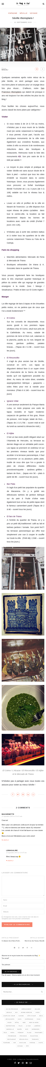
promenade (12, 1036)
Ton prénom (6, 964)
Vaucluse (22, 1042)
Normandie (36, 1029)
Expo (20, 1019)
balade (37, 1009)
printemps (38, 1032)
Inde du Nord (34, 1022)
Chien (38, 1012)
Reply (6, 840)
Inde (24, 1022)
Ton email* (5, 958)
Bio (16, 1012)
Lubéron (37, 1025)
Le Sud (28, 1025)
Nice (26, 1029)
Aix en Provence (12, 1009)
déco (41, 1015)
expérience (29, 1019)
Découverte (10, 1019)
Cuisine (21, 1015)
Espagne (12, 13)
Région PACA (23, 1039)
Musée (19, 1029)
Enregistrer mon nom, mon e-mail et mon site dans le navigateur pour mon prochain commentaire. (20, 917)
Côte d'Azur (31, 1015)
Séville (23, 13)
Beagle (9, 1012)
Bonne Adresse (26, 1012)
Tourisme (6, 1042)
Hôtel (17, 1022)
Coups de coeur (9, 1015)
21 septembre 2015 (23, 22)
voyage (20, 1046)
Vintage (32, 1042)
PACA (5, 1032)
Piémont (21, 1032)
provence (23, 1036)
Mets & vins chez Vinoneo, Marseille (34, 941)
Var (14, 1042)
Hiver (9, 1022)
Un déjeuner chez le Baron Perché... (11, 941)
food (38, 1019)
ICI (19, 156)
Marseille (10, 1029)
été (27, 1046)
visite (41, 1042)
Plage (29, 1032)
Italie (20, 1025)
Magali (5, 70)
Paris (12, 1032)
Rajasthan (34, 1036)
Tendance (35, 1039)
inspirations (10, 1025)
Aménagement (26, 1009)
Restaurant (11, 1039)
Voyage (34, 13)
